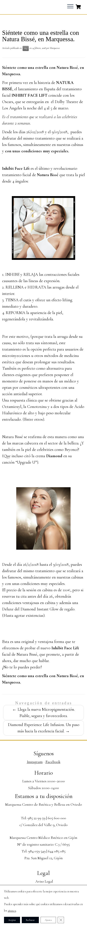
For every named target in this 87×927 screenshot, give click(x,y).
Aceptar (12, 920)
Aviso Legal (44, 881)
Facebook (52, 761)
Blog (25, 48)
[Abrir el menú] (70, 6)
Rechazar (30, 920)
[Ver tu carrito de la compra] (79, 6)
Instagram (35, 761)
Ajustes (48, 920)
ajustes (12, 911)
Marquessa (55, 48)
